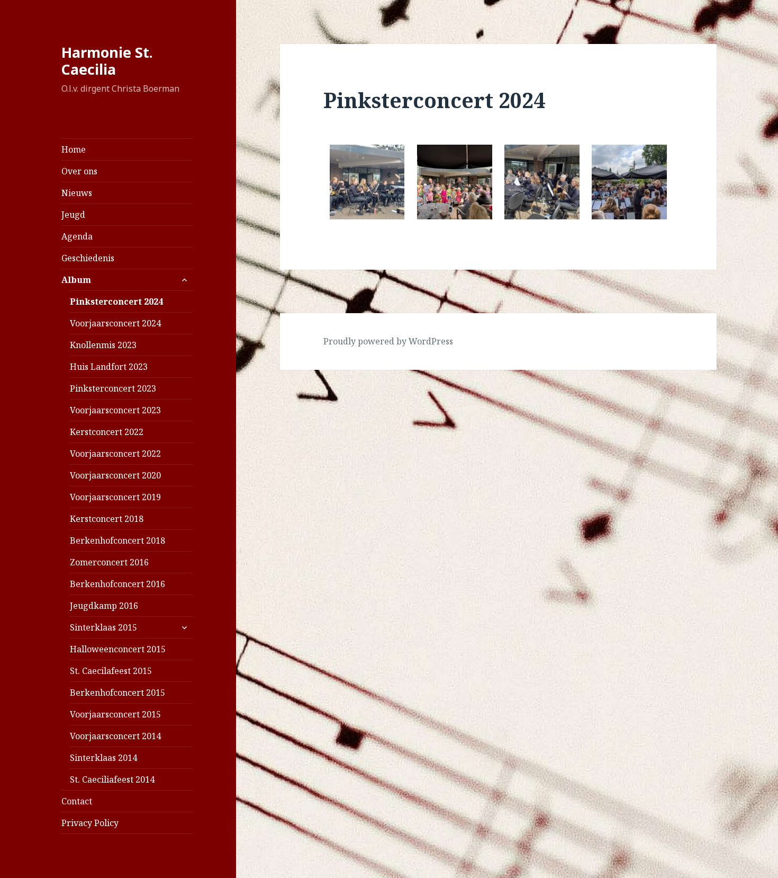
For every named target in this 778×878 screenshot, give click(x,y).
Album (76, 280)
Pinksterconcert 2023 (113, 388)
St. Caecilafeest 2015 (111, 671)
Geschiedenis (87, 258)
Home (73, 149)
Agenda (77, 236)
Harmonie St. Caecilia (107, 60)
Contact (76, 801)
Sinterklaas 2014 (103, 758)
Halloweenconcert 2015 (118, 649)
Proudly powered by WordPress (388, 341)
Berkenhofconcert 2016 (117, 584)
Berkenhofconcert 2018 (117, 540)
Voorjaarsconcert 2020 (115, 475)
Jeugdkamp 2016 (104, 605)
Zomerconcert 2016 (109, 562)
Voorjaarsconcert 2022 (115, 453)
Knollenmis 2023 (103, 345)
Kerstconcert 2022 (106, 432)
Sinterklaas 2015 (103, 627)
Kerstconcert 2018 (106, 519)
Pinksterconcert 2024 (116, 301)
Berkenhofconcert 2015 (117, 692)
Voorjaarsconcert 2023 (115, 410)
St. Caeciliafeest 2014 (112, 779)
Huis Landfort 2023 (109, 367)
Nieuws (76, 193)
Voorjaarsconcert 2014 (115, 736)
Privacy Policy (90, 823)
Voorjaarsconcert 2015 (115, 714)
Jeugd (73, 214)
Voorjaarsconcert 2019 (115, 497)
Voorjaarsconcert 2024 (115, 323)
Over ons (79, 171)
